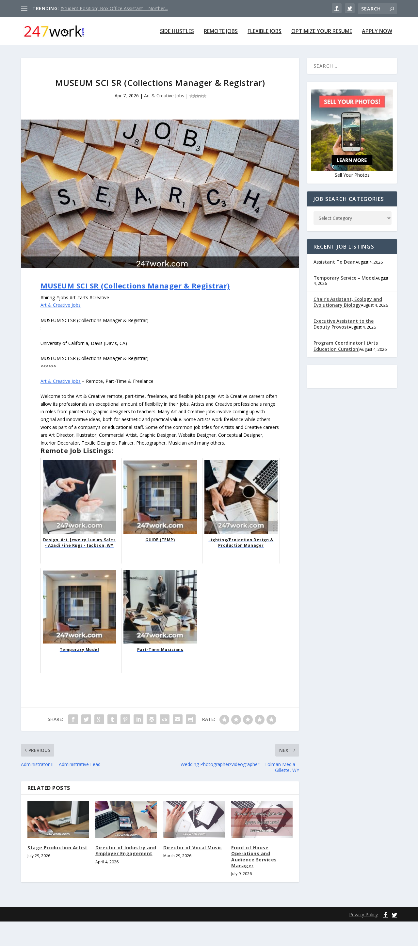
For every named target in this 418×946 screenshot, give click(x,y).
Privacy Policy (363, 914)
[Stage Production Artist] (58, 819)
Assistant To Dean (335, 262)
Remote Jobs (221, 31)
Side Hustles (177, 31)
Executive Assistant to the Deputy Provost (344, 324)
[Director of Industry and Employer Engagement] (126, 819)
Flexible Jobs (264, 31)
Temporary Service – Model (345, 278)
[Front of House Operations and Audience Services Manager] (262, 819)
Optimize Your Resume (321, 31)
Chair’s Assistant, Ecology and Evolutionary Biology (348, 302)
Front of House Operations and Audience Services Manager (254, 856)
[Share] (73, 719)
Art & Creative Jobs (164, 95)
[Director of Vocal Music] (194, 819)
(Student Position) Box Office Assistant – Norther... (114, 8)
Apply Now (377, 31)
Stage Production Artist (57, 847)
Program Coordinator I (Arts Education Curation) (346, 346)
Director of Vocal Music (192, 847)
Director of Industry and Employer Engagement (125, 850)
